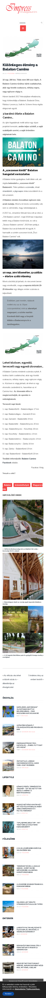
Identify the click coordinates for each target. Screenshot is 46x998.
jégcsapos (19, 191)
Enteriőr (25, 732)
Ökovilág (8, 698)
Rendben (8, 994)
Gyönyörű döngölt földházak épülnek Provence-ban (30, 727)
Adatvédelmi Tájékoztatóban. (27, 989)
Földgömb (11, 73)
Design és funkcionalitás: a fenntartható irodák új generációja (29, 948)
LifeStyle (8, 777)
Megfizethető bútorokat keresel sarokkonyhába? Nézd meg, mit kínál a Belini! (30, 965)
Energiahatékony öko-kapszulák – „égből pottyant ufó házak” (29, 745)
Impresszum (13, 981)
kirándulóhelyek (22, 485)
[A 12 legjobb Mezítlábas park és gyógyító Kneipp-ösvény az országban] (24, 652)
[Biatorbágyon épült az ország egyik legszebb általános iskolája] (24, 599)
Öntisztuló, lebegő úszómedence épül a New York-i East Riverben (28, 763)
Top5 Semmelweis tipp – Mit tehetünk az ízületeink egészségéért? (28, 825)
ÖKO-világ (24, 715)
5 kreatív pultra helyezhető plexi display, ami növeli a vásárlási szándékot (29, 930)
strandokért (7, 191)
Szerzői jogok (23, 981)
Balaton (7, 485)
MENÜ (23, 28)
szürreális (30, 187)
